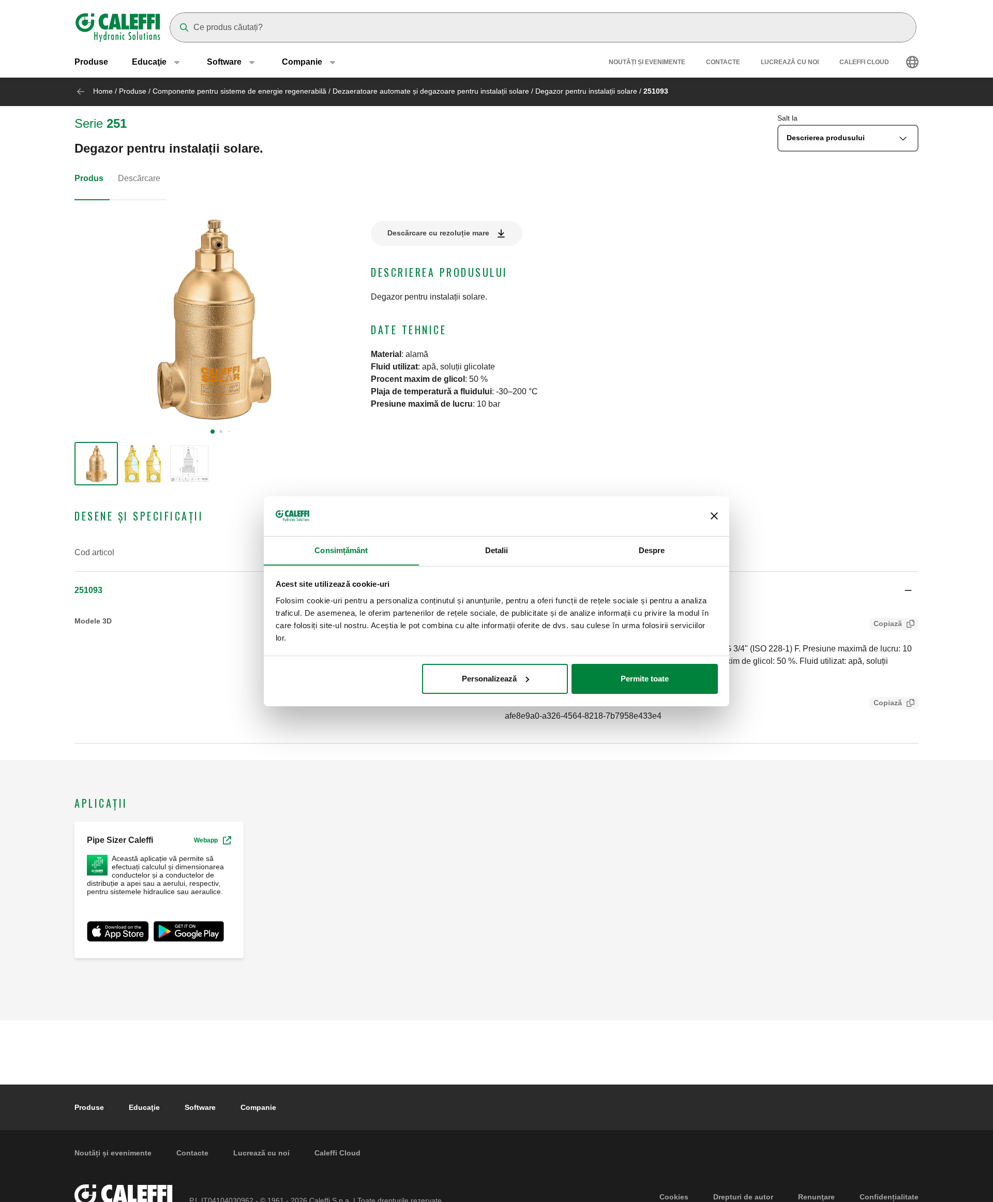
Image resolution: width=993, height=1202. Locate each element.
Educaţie (144, 1107)
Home (103, 91)
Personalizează (489, 678)
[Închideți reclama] (714, 516)
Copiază (888, 623)
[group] (96, 463)
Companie (258, 1107)
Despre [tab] (652, 549)
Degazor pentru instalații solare (586, 91)
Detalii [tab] (496, 549)
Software (200, 1107)
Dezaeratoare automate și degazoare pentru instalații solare (431, 91)
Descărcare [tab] (139, 178)
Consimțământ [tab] (341, 549)
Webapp (206, 840)
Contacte (723, 62)
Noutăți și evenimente (647, 62)
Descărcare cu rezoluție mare (438, 233)
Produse (91, 61)
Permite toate (645, 678)
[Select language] (912, 62)
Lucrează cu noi (790, 62)
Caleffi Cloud (864, 62)
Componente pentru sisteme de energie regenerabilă (239, 91)
